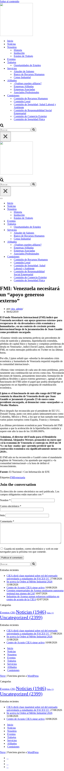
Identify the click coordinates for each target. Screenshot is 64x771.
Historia (18, 50)
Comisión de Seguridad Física (29, 119)
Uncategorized (21, 617)
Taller (50, 613)
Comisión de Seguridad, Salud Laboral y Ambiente (35, 106)
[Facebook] (8, 757)
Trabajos (11, 660)
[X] (8, 760)
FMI (12, 477)
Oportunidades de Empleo (27, 65)
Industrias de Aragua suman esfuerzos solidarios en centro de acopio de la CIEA (33, 598)
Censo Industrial (22, 77)
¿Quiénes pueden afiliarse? (28, 83)
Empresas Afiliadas (24, 86)
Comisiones (13, 670)
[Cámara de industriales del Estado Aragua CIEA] (16, 35)
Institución (19, 53)
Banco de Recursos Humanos (29, 74)
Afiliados (12, 667)
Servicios (12, 664)
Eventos (11, 59)
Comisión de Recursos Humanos (31, 98)
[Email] (8, 766)
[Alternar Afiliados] (57, 241)
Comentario (7, 521)
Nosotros (12, 654)
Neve (3, 675)
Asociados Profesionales (26, 92)
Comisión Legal (22, 101)
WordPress (33, 675)
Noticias (11, 44)
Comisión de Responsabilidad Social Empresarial (33, 112)
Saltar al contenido (9, 1)
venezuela (20, 477)
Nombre (5, 500)
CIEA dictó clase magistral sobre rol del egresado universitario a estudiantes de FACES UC (32, 577)
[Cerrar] (5, 136)
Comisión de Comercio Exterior (30, 116)
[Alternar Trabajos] (57, 224)
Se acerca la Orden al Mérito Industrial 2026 (29, 581)
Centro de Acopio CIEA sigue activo (26, 587)
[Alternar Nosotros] (57, 209)
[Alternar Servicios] (57, 230)
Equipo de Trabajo (23, 56)
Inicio (10, 40)
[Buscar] (2, 126)
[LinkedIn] (8, 763)
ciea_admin (16, 308)
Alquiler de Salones (24, 71)
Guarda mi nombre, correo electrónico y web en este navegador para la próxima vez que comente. (29, 550)
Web (2, 515)
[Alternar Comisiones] (57, 256)
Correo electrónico (10, 506)
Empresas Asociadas (24, 89)
